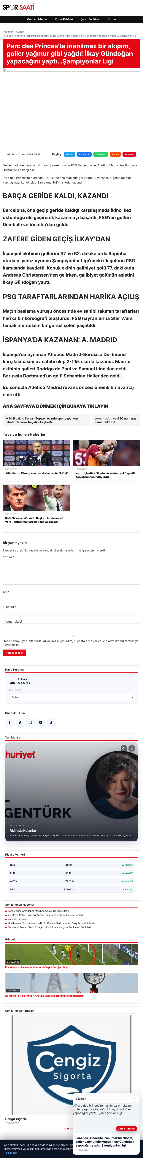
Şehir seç (15, 689)
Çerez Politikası (90, 19)
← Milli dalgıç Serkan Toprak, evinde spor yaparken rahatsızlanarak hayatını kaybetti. (41, 420)
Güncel (20, 31)
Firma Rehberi (64, 19)
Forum (112, 19)
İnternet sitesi (12, 621)
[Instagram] (30, 723)
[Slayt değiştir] (65, 1129)
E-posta (9, 607)
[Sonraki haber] (131, 748)
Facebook (84, 154)
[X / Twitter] (20, 723)
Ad (6, 592)
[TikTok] (51, 723)
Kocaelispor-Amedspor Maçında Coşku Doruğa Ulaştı (38, 910)
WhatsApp (101, 154)
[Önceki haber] (124, 748)
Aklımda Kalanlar (17, 919)
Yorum (8, 557)
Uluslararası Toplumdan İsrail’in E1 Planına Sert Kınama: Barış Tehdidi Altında (51, 923)
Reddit (115, 154)
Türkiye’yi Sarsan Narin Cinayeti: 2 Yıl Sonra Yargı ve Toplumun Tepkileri (49, 927)
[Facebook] (9, 723)
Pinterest (129, 154)
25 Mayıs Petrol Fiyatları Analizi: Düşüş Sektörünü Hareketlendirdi (46, 914)
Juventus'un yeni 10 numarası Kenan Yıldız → (116, 420)
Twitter (69, 154)
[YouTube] (40, 723)
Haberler (8, 31)
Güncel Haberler (37, 19)
